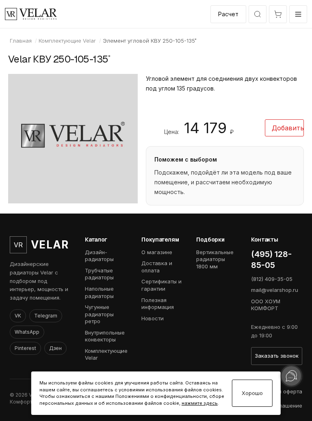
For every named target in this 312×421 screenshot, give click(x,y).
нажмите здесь (200, 403)
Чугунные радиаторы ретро (99, 314)
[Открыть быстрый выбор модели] (257, 14)
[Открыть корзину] (278, 14)
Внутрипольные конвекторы (105, 336)
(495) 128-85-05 (271, 259)
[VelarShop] (31, 14)
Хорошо (252, 393)
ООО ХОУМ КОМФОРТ (265, 305)
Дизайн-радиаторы (99, 256)
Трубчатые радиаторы (99, 274)
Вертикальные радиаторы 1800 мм (215, 259)
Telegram (45, 316)
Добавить (288, 128)
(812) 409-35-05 (271, 279)
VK (18, 316)
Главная (21, 40)
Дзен (55, 348)
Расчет (228, 14)
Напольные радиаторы (99, 292)
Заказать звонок (277, 355)
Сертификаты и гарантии (161, 285)
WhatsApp (27, 332)
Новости (152, 318)
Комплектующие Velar (67, 40)
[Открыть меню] (298, 14)
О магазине (156, 252)
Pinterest (25, 348)
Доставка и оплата (156, 267)
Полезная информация (157, 304)
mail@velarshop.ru (274, 290)
